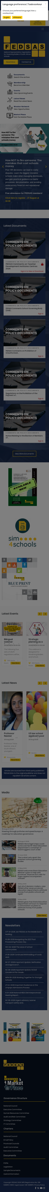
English (7, 17)
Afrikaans (17, 17)
